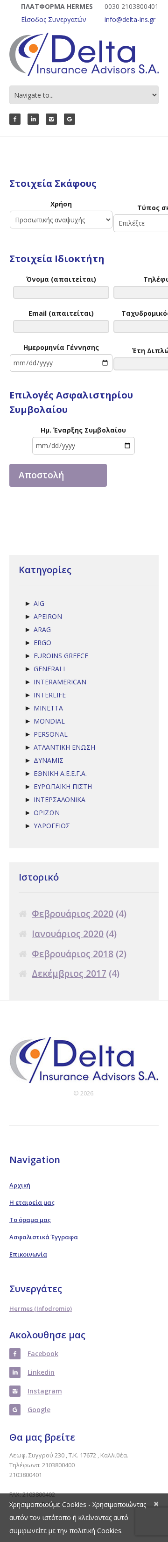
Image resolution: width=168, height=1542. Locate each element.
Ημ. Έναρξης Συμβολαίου (83, 430)
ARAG (42, 629)
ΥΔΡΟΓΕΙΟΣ (52, 825)
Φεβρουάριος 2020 (72, 914)
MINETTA (48, 707)
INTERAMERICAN (60, 681)
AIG (39, 603)
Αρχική (19, 1185)
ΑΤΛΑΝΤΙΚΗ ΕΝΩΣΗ (64, 747)
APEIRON (48, 616)
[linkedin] (33, 119)
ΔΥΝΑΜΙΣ (48, 760)
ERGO (42, 642)
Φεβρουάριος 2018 (72, 954)
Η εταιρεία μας (32, 1202)
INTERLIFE (50, 694)
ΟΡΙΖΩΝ (47, 812)
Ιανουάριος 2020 (68, 934)
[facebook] (15, 119)
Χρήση (61, 203)
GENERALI (49, 668)
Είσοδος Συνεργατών (53, 19)
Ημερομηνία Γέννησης (61, 347)
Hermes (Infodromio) (40, 1308)
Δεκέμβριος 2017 (69, 974)
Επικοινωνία (28, 1254)
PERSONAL (51, 734)
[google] (69, 119)
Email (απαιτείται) (61, 313)
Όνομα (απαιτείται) (61, 279)
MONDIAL (49, 721)
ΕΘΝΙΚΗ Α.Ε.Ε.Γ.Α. (60, 773)
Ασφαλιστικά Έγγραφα (43, 1237)
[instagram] (51, 119)
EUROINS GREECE (61, 655)
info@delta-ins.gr (130, 19)
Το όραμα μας (30, 1219)
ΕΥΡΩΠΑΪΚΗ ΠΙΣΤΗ (63, 786)
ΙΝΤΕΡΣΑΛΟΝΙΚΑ (59, 799)
